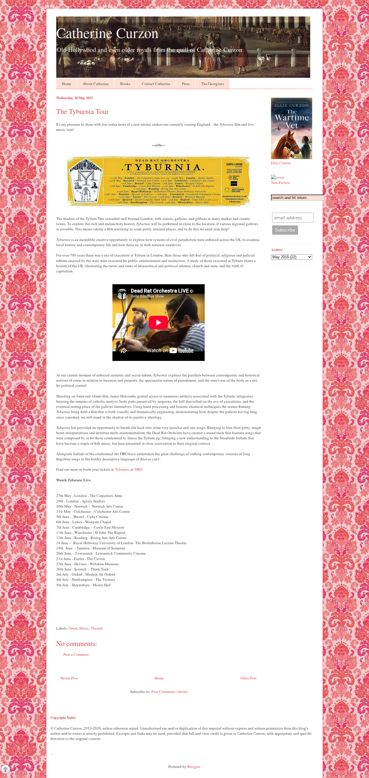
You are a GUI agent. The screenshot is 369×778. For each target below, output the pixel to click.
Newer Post (69, 678)
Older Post (248, 678)
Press (186, 83)
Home (66, 83)
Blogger (193, 766)
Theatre (97, 628)
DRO (138, 469)
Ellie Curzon (281, 162)
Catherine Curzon (107, 32)
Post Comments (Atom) (169, 691)
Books (125, 83)
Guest (73, 628)
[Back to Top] (5, 770)
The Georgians (212, 83)
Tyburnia (122, 469)
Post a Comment (76, 654)
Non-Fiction (280, 182)
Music (84, 628)
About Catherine (96, 83)
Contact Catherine (156, 83)
